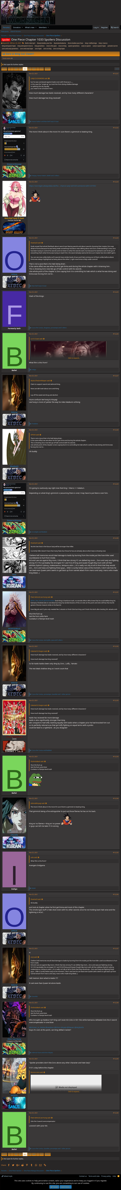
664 (34, 69)
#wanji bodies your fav (44, 43)
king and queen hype (9, 46)
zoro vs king (47, 49)
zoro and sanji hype (26, 49)
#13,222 (116, 128)
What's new (29, 27)
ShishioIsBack (14, 628)
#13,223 (116, 182)
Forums (6, 27)
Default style (7, 1176)
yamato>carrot (112, 46)
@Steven (70, 1027)
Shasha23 (14, 466)
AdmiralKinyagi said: (38, 803)
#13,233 (116, 700)
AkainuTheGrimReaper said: (40, 381)
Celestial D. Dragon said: (39, 651)
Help (114, 1176)
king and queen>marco (25, 46)
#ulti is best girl (30, 43)
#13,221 (116, 74)
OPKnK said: (35, 435)
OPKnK (14, 274)
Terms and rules (94, 1176)
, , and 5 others (49, 328)
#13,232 (116, 646)
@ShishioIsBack (49, 601)
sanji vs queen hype (99, 46)
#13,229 (116, 484)
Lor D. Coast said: (37, 339)
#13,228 (116, 430)
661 (20, 69)
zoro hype (38, 49)
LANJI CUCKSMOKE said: (39, 78)
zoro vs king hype (59, 49)
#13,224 (116, 238)
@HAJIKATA (79, 1027)
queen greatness (73, 46)
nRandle (14, 835)
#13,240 (116, 1113)
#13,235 (116, 853)
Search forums (16, 31)
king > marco (103, 43)
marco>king (62, 46)
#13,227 (116, 376)
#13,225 (116, 292)
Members (43, 27)
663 (29, 69)
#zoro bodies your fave (75, 43)
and (45, 121)
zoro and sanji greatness (10, 49)
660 (16, 69)
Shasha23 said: (36, 243)
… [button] (12, 69)
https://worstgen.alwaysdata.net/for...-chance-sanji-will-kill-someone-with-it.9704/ (62, 186)
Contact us (83, 1176)
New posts (5, 31)
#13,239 (116, 1059)
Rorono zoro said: (37, 1072)
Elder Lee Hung (14, 1039)
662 (25, 69)
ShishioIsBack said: (37, 761)
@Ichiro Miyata (60, 1027)
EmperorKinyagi (14, 164)
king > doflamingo (91, 43)
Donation (17, 27)
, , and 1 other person (51, 694)
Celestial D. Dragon (14, 110)
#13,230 (116, 538)
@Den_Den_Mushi (37, 601)
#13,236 (116, 894)
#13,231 (116, 592)
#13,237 (116, 949)
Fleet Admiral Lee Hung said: (41, 597)
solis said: (34, 857)
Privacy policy (106, 1176)
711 (41, 69)
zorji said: (34, 957)
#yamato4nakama (60, 43)
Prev (4, 69)
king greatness (39, 46)
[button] (22, 27)
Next (47, 69)
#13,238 (116, 1003)
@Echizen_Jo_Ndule (37, 1027)
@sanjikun (49, 1027)
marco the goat (51, 46)
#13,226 (116, 334)
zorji (14, 574)
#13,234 (116, 798)
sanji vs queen (86, 46)
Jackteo (14, 1095)
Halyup (14, 412)
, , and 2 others (45, 176)
